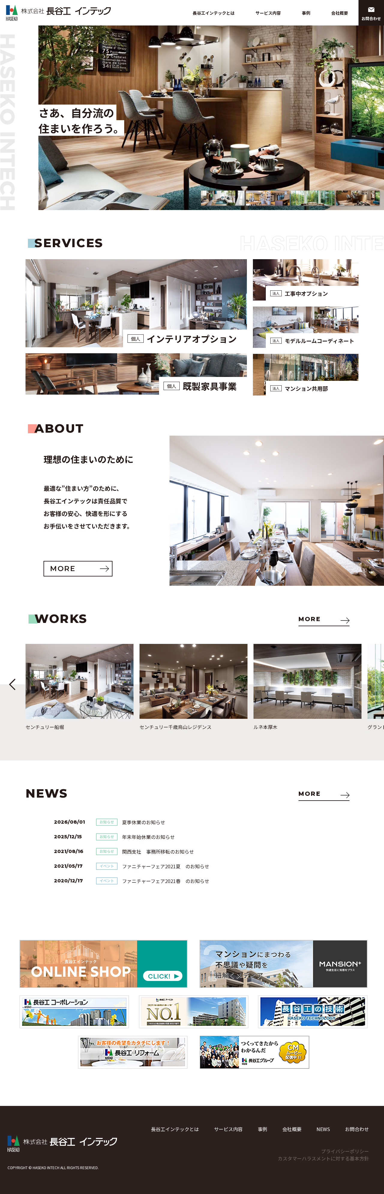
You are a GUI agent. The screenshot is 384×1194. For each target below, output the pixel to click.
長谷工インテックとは (214, 13)
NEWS (323, 1129)
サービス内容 (268, 13)
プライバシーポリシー (345, 1151)
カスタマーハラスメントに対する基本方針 (323, 1158)
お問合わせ (357, 1129)
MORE (309, 619)
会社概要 (339, 13)
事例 (306, 13)
